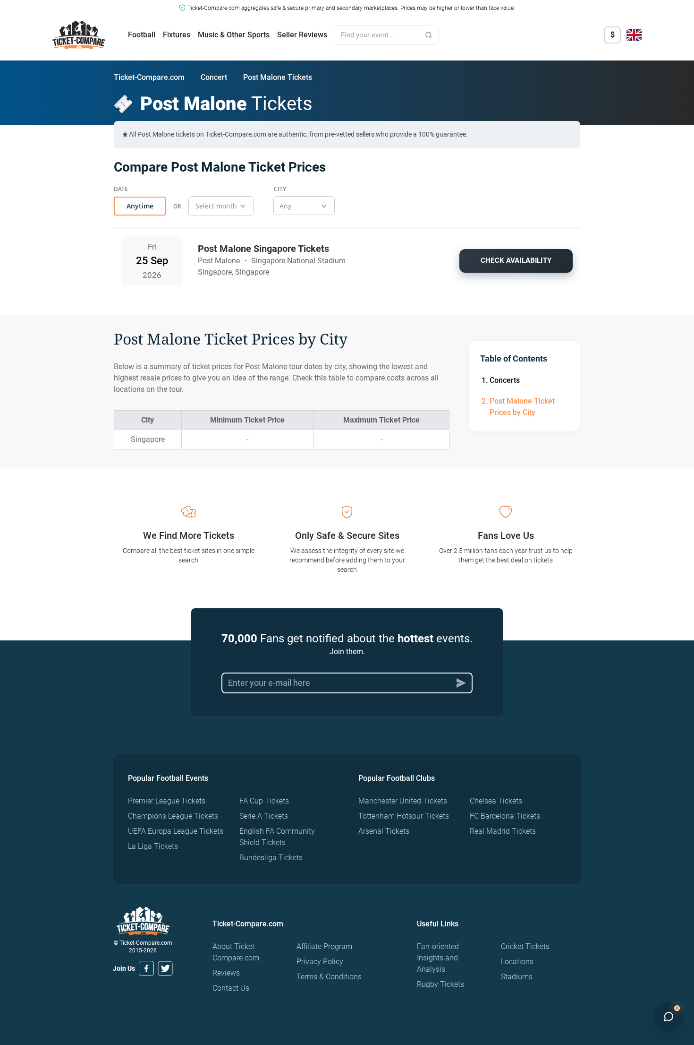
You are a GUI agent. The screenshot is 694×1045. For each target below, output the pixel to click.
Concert (214, 77)
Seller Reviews (302, 34)
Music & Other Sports (234, 34)
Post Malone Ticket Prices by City (522, 407)
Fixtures (176, 34)
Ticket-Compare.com (149, 77)
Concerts (505, 380)
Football (141, 34)
